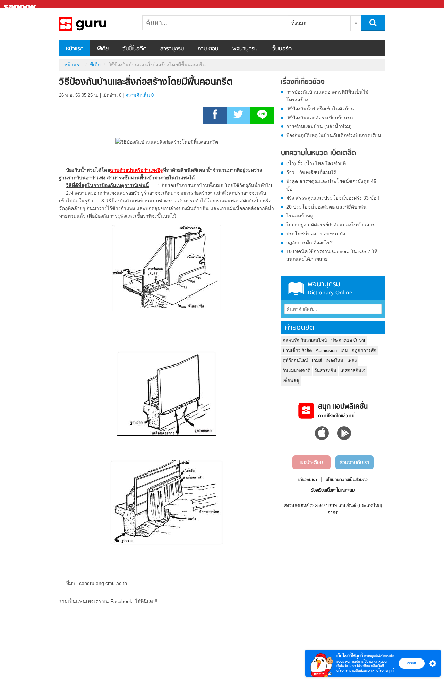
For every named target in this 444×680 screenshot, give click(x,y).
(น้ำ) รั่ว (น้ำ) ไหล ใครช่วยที (316, 163)
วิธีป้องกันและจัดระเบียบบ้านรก (319, 117)
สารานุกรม (172, 48)
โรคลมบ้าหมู (299, 215)
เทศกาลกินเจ (353, 370)
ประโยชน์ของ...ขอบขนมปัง (315, 233)
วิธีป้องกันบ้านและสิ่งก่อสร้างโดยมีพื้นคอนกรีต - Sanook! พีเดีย (95, 24)
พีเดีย (103, 48)
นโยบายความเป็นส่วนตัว (353, 670)
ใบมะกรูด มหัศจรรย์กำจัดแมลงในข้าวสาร (330, 224)
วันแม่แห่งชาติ (296, 370)
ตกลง (411, 663)
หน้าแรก (74, 48)
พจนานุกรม (244, 48)
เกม (344, 350)
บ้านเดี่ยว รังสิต (297, 350)
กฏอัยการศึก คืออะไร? (309, 242)
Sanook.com (20, 4)
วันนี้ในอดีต (134, 48)
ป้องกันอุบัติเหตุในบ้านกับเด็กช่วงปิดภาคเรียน (333, 135)
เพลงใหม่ (334, 360)
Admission (326, 350)
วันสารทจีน (325, 370)
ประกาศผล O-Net (348, 340)
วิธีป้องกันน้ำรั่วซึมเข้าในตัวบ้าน (320, 108)
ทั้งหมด (298, 23)
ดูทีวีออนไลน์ (295, 360)
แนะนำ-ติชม (311, 463)
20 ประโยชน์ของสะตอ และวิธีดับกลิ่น (326, 207)
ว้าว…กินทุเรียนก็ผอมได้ (311, 172)
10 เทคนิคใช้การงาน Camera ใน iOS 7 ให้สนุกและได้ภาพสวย (331, 255)
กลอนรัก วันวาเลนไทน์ (305, 340)
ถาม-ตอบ (208, 48)
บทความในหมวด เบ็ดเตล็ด (318, 153)
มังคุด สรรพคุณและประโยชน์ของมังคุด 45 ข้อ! (331, 185)
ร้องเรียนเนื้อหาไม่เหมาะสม (333, 490)
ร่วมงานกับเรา (354, 463)
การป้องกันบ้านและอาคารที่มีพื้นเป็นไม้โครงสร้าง (327, 95)
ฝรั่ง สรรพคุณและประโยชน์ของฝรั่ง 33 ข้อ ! (332, 198)
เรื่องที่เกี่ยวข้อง (303, 82)
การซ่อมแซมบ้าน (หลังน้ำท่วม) (319, 126)
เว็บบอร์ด (281, 48)
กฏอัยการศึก (364, 350)
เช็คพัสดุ (291, 380)
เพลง (352, 360)
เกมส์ (317, 360)
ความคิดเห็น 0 (139, 95)
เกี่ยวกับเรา (307, 480)
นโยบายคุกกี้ (385, 670)
